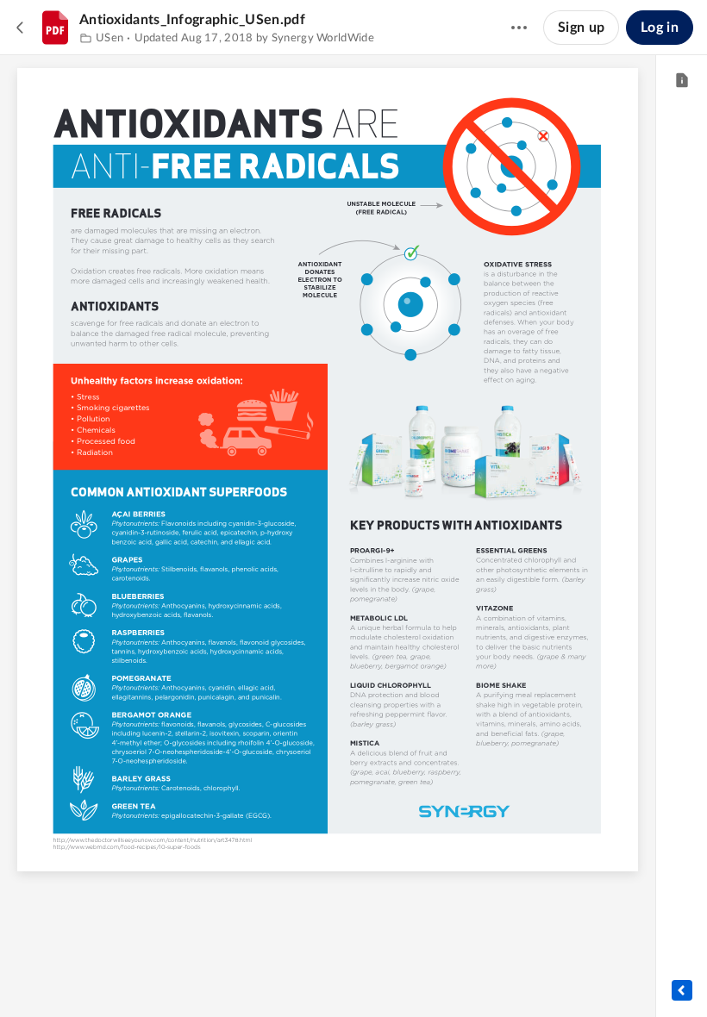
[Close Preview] (20, 27)
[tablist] (681, 81)
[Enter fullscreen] (423, 975)
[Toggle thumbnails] (232, 975)
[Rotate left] (390, 975)
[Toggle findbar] (263, 975)
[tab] (681, 81)
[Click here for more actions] (519, 27)
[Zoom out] (297, 974)
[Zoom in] (356, 974)
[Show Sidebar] (682, 990)
